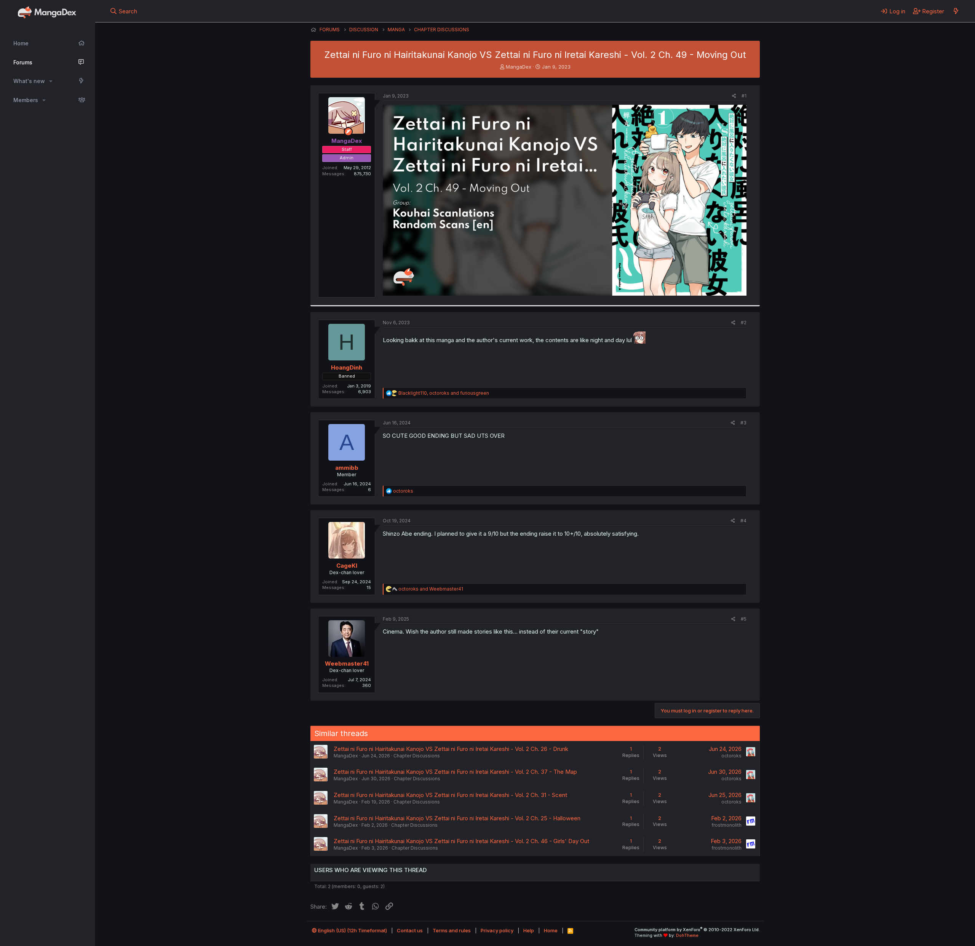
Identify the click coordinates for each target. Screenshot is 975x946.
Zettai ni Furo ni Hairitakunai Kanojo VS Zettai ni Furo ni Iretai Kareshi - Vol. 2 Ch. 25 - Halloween (457, 818)
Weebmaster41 (347, 663)
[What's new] (956, 11)
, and (443, 393)
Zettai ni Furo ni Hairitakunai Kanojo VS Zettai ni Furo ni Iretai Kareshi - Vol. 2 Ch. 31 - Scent (450, 795)
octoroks (731, 756)
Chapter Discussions (416, 756)
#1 (744, 96)
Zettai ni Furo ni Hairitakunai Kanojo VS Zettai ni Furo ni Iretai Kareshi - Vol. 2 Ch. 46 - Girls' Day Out (461, 841)
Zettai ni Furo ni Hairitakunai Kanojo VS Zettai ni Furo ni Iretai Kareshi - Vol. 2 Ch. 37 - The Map (455, 771)
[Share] (734, 96)
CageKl (346, 565)
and (430, 589)
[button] (51, 81)
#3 (743, 423)
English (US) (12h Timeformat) (352, 930)
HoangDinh (346, 367)
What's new (29, 81)
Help (528, 930)
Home (21, 43)
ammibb (346, 467)
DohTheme (687, 935)
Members (25, 100)
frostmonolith (726, 825)
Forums (22, 62)
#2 (743, 322)
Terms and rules (452, 930)
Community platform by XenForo (697, 929)
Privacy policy (497, 930)
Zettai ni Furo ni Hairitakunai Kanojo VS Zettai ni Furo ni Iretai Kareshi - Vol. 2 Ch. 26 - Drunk (451, 748)
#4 (743, 520)
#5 (743, 619)
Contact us (410, 930)
